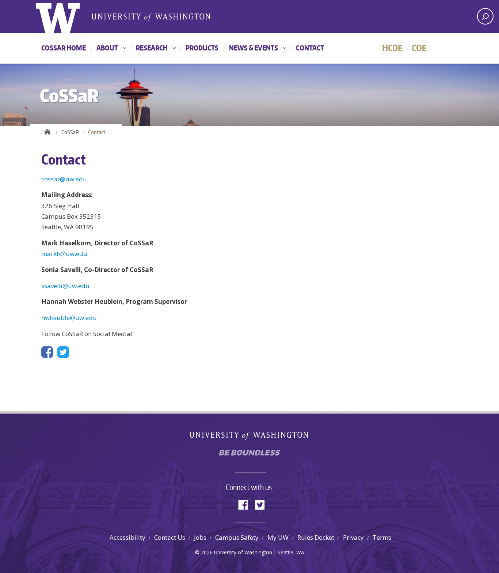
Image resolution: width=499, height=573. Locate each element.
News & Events (253, 47)
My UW (278, 537)
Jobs (200, 537)
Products (202, 47)
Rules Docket (315, 537)
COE (419, 47)
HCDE (392, 47)
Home (46, 130)
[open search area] (485, 16)
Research (152, 47)
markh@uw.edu (64, 253)
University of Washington (65, 16)
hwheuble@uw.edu (69, 317)
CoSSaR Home (63, 47)
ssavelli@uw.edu (65, 286)
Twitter (262, 504)
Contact (310, 47)
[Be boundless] (249, 454)
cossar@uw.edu (64, 179)
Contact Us (169, 537)
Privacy (353, 537)
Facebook (246, 504)
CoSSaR (70, 132)
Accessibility (127, 537)
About (107, 47)
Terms (382, 537)
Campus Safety (237, 537)
